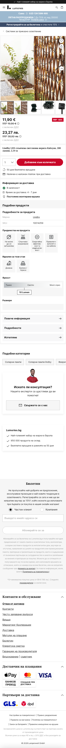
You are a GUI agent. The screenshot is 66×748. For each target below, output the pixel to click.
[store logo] (17, 7)
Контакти (8, 609)
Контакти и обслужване (21, 597)
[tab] (33, 627)
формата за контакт (26, 568)
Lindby (36, 217)
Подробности (12, 327)
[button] (7, 107)
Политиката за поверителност (36, 571)
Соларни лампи (13, 361)
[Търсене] (56, 7)
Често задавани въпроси (17, 614)
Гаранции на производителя (19, 651)
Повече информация (17, 318)
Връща (6, 619)
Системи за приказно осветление (23, 31)
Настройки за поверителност (22, 715)
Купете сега (37, 19)
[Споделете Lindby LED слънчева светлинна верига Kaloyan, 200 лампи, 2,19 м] (61, 46)
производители (26, 583)
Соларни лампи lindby (39, 361)
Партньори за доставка (21, 695)
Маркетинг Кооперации (16, 624)
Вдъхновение (10, 656)
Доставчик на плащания (22, 666)
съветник (26, 656)
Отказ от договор (13, 603)
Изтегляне (10, 337)
